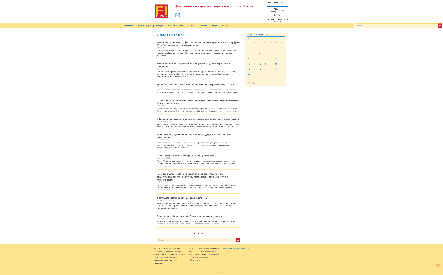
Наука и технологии (175, 26)
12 (265, 58)
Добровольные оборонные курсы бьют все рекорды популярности (189, 216)
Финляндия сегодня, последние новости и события (214, 6)
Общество (191, 26)
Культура (159, 26)
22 (281, 64)
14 (276, 58)
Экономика (226, 26)
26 (265, 69)
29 (281, 69)
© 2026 (221, 273)
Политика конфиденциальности (236, 248)
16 (249, 64)
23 (249, 69)
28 (276, 69)
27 (270, 69)
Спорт (214, 26)
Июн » (254, 83)
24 (254, 69)
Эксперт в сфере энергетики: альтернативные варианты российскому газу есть (195, 84)
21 (276, 64)
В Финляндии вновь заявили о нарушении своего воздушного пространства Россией (198, 119)
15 (281, 58)
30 (249, 75)
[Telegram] (177, 15)
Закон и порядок (144, 26)
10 (254, 58)
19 (265, 64)
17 (254, 64)
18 (260, 64)
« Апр (249, 83)
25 (260, 69)
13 (270, 58)
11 (260, 58)
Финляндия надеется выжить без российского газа (182, 198)
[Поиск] (440, 26)
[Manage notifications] (438, 265)
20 (270, 64)
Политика (204, 26)
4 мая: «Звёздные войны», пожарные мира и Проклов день (185, 155)
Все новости (128, 26)
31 (254, 75)
